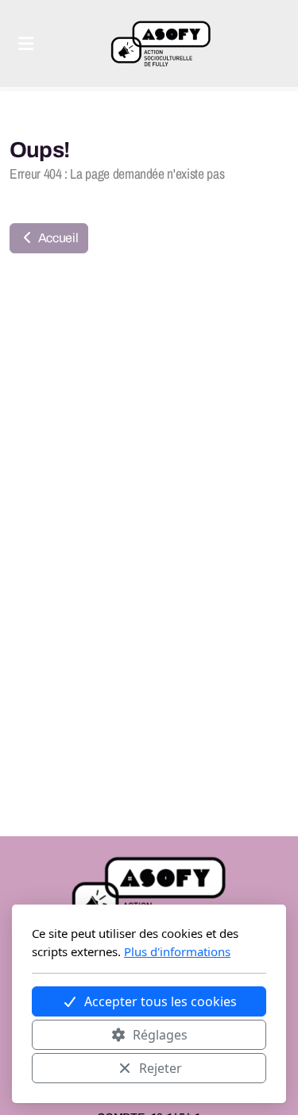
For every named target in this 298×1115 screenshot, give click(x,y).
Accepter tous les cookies (160, 1001)
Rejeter (160, 1068)
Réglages (160, 1035)
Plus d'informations (177, 951)
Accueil (57, 238)
